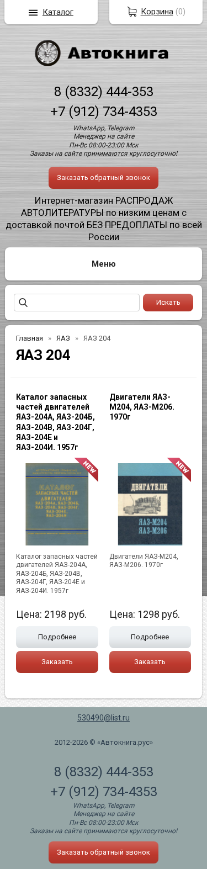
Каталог (58, 12)
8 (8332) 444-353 (103, 91)
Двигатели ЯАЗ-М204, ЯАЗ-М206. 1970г (141, 407)
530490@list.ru (103, 717)
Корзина (157, 12)
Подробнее (57, 637)
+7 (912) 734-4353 (103, 111)
